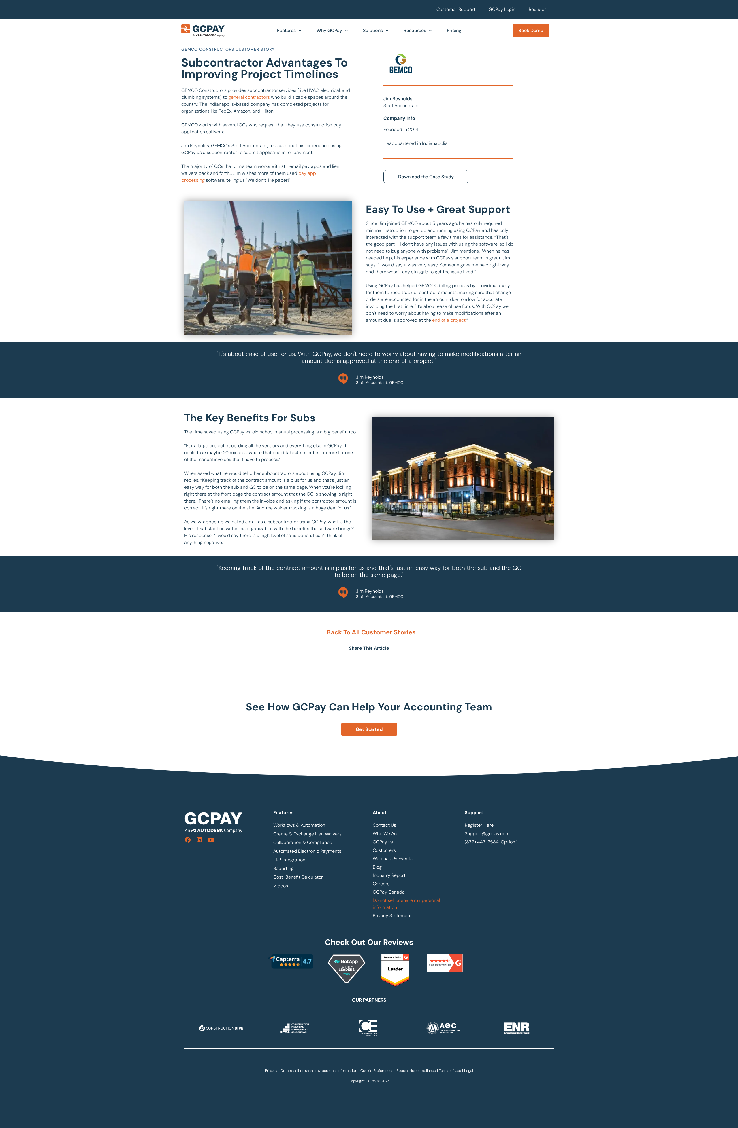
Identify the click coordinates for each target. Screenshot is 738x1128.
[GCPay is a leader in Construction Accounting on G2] (395, 985)
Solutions (373, 30)
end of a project (449, 320)
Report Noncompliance (416, 1070)
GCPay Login (502, 9)
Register (537, 9)
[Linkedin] (199, 840)
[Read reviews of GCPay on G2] (444, 963)
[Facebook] (188, 840)
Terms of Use (450, 1070)
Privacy (271, 1070)
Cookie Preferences (376, 1070)
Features (286, 30)
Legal (468, 1070)
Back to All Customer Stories (371, 632)
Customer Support (455, 9)
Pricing (454, 30)
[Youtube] (211, 840)
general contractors (249, 97)
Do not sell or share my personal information (406, 903)
